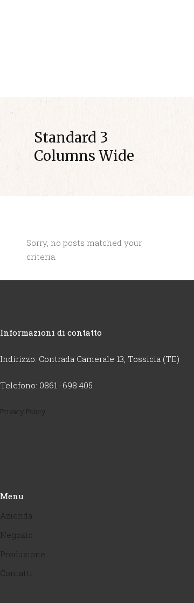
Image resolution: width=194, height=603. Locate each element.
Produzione (22, 554)
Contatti (16, 572)
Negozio (16, 534)
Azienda (16, 515)
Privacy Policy (23, 411)
